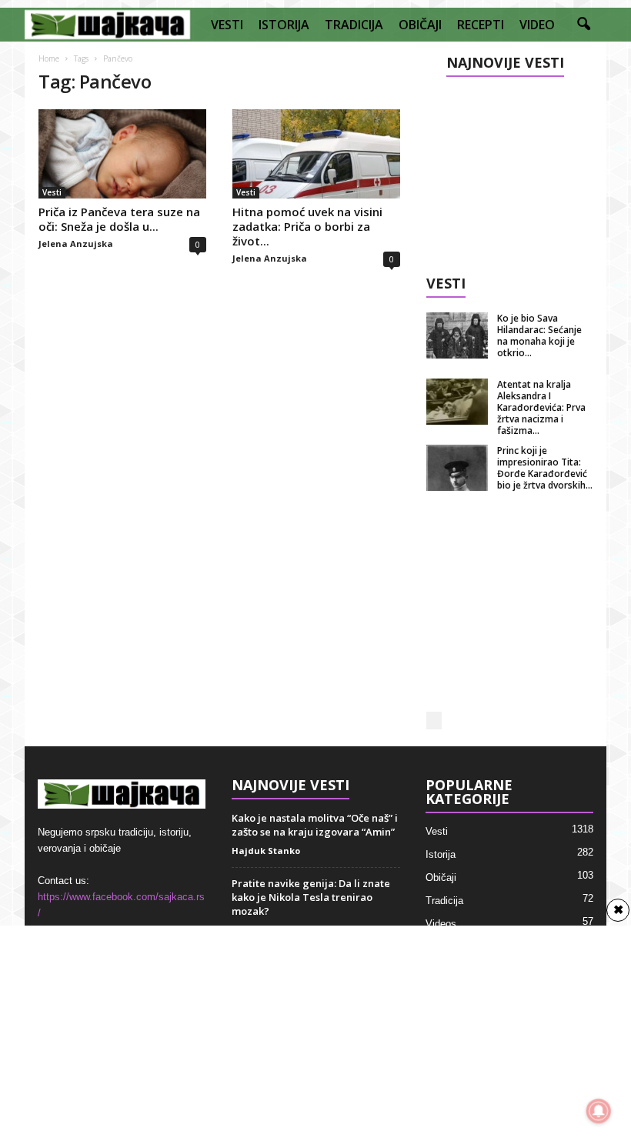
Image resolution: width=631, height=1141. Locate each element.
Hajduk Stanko (266, 850)
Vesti (52, 192)
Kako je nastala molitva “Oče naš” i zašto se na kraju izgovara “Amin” (315, 825)
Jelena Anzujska (75, 243)
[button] (583, 25)
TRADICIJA (354, 24)
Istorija (441, 854)
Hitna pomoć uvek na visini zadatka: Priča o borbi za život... (307, 226)
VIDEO (537, 24)
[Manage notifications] (598, 1111)
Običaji (441, 877)
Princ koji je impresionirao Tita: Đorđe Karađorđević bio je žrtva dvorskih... (545, 468)
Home (48, 58)
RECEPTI (480, 24)
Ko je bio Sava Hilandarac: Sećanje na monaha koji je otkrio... (539, 335)
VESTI (227, 24)
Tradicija (444, 900)
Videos (441, 923)
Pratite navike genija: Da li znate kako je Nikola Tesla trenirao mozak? (311, 897)
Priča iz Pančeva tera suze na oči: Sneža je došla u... (119, 219)
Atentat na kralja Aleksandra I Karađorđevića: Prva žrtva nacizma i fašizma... (541, 407)
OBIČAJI (420, 24)
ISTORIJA (284, 24)
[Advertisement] (510, 171)
